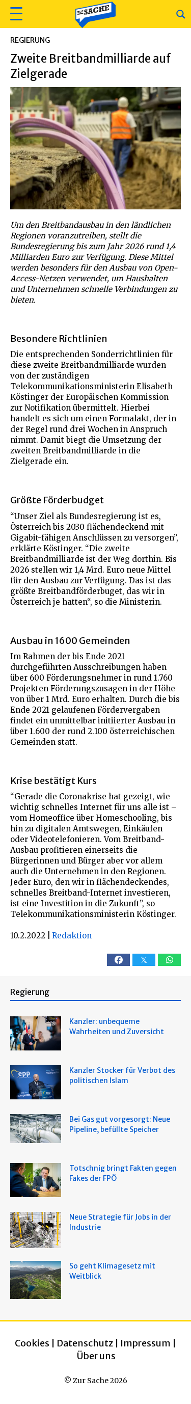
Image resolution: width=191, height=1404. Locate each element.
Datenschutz (85, 1343)
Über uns (96, 1356)
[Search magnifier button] (180, 14)
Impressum (145, 1343)
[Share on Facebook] (118, 960)
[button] (15, 14)
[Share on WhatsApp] (169, 960)
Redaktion (72, 935)
